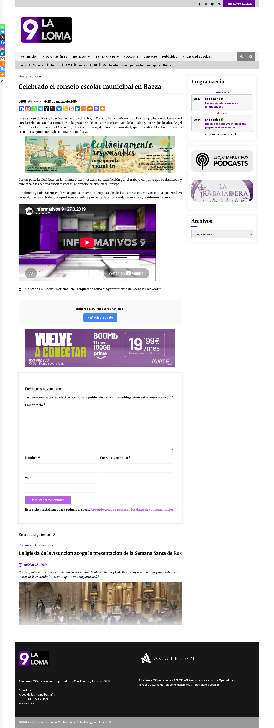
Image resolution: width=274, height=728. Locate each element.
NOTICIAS (79, 56)
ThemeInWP (105, 722)
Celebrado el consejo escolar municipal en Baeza (90, 86)
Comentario (35, 405)
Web (28, 478)
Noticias (35, 76)
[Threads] (46, 108)
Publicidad (169, 56)
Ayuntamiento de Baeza (123, 289)
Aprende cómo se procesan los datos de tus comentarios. (132, 509)
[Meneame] (83, 108)
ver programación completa (222, 134)
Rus (50, 545)
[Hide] (1, 81)
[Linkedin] (77, 108)
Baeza (23, 76)
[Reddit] (90, 108)
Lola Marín (153, 289)
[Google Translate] (2, 69)
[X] (52, 108)
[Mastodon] (96, 108)
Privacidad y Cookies (197, 56)
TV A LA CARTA (105, 56)
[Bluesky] (59, 108)
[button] (241, 56)
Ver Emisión (29, 56)
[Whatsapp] (34, 108)
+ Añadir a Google (100, 317)
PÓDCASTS (131, 56)
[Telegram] (40, 108)
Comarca (25, 545)
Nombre (32, 458)
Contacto (150, 56)
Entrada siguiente (34, 534)
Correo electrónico (115, 458)
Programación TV (55, 56)
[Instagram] (28, 108)
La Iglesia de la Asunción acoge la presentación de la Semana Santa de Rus (100, 553)
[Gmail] (71, 108)
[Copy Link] (65, 108)
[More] (102, 108)
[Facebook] (21, 108)
